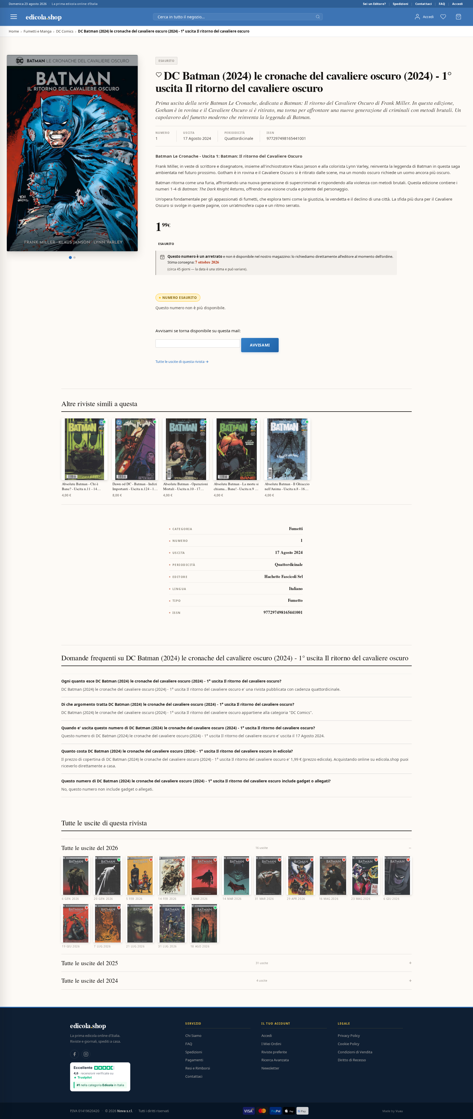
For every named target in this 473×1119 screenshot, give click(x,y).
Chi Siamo (193, 1035)
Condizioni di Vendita (355, 1051)
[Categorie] (14, 17)
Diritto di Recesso (352, 1059)
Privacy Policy (349, 1035)
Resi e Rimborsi (197, 1068)
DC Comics (64, 31)
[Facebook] (74, 1054)
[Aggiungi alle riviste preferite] (158, 74)
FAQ (442, 4)
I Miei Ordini (271, 1043)
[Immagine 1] (70, 257)
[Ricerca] (318, 17)
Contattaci (423, 4)
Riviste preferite (274, 1051)
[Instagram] (86, 1054)
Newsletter (270, 1068)
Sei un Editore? (374, 4)
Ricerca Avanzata (275, 1059)
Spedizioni (400, 4)
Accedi (457, 4)
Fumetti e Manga (37, 31)
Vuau (399, 1111)
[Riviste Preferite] (443, 17)
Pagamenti (194, 1059)
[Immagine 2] (74, 257)
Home (14, 31)
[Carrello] (458, 17)
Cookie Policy (348, 1043)
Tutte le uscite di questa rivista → (182, 361)
